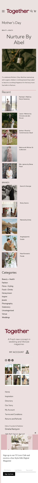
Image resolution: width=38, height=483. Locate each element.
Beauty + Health (7, 30)
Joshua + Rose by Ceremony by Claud (26, 132)
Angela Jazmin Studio (24, 238)
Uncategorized (8, 310)
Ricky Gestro (24, 203)
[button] (8, 369)
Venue (4, 314)
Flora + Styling (7, 286)
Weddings (6, 317)
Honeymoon (7, 293)
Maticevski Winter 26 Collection (26, 148)
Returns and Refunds (13, 419)
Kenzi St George (25, 186)
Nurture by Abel (19, 39)
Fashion (5, 283)
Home (7, 392)
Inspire (4, 296)
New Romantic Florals (25, 255)
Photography (7, 303)
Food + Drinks (7, 289)
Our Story (9, 405)
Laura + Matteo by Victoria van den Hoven (25, 116)
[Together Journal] (18, 11)
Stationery (6, 307)
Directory (9, 401)
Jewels (4, 300)
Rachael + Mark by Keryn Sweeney (25, 98)
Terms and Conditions (13, 414)
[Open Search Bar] (31, 11)
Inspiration (9, 396)
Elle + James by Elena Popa (26, 165)
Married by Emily (25, 220)
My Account (10, 410)
